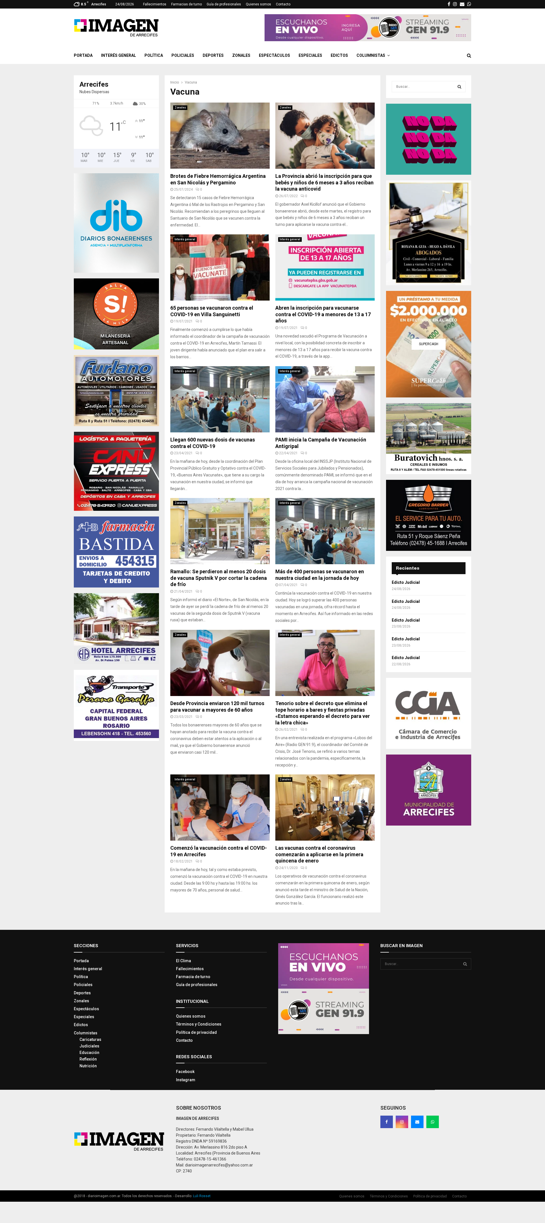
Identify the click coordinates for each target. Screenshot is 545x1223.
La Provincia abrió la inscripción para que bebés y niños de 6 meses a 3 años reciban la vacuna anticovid (324, 182)
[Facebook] (386, 1122)
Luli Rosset (202, 1196)
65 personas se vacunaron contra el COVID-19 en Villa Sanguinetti (211, 311)
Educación (89, 1052)
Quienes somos (258, 4)
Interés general (118, 55)
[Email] (417, 1122)
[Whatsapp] (432, 1122)
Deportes (213, 55)
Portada (83, 55)
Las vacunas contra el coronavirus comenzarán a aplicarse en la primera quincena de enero (319, 854)
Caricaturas (90, 1039)
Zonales (241, 55)
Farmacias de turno (186, 4)
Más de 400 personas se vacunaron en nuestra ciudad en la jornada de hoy (319, 574)
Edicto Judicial (406, 582)
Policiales (182, 55)
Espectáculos (274, 55)
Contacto (283, 4)
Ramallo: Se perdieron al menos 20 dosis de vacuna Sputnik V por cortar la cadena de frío (218, 577)
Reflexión (88, 1059)
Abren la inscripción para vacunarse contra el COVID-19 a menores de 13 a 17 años (323, 314)
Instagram (185, 1080)
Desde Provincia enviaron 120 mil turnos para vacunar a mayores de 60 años (217, 706)
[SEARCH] (459, 86)
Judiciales (89, 1046)
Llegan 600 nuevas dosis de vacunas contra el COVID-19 (212, 443)
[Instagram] (402, 1122)
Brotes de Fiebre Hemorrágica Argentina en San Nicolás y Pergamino (218, 179)
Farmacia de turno (193, 976)
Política (153, 55)
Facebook (185, 1071)
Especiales (310, 55)
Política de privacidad (196, 1032)
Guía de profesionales (224, 4)
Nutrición (88, 1066)
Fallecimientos (154, 4)
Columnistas (371, 55)
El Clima (183, 961)
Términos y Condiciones (198, 1024)
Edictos (339, 55)
